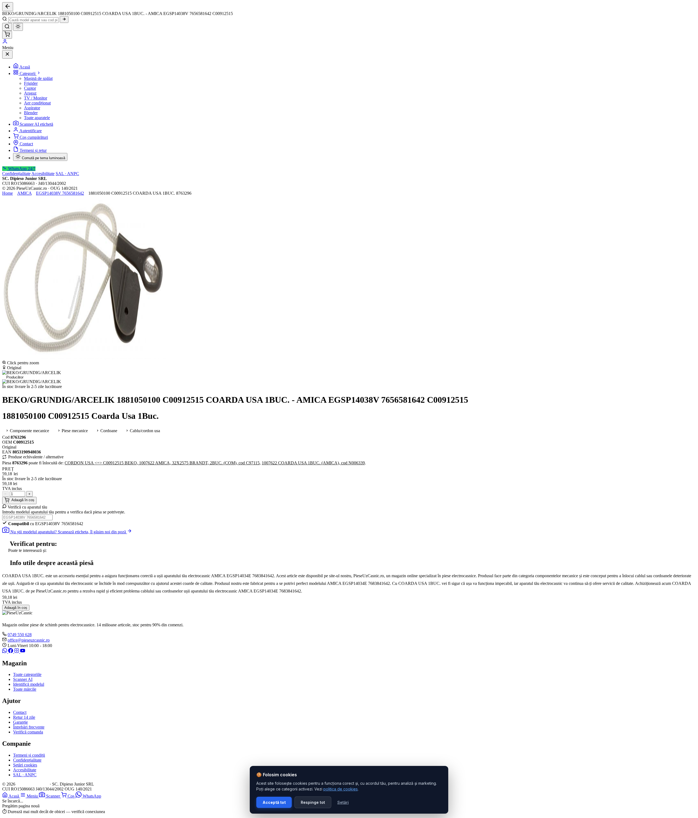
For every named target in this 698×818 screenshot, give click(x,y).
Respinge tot (313, 802)
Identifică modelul (28, 684)
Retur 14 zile (24, 717)
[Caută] (64, 19)
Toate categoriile (27, 674)
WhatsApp (92, 796)
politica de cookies (340, 789)
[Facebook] (11, 651)
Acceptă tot (274, 802)
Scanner (53, 796)
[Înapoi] (7, 6)
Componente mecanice (29, 430)
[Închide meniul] (7, 54)
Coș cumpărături (34, 137)
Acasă (24, 67)
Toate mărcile (24, 689)
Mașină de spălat (38, 78)
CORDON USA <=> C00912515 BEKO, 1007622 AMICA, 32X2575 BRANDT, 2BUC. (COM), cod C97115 (162, 463)
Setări (343, 802)
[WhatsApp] (5, 651)
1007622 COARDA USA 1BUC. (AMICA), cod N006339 (313, 463)
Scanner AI (22, 679)
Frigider (31, 83)
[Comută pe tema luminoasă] (18, 27)
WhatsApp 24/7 (21, 168)
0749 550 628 (20, 634)
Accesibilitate (43, 173)
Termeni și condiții (29, 755)
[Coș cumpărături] (7, 35)
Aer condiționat (37, 103)
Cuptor (30, 88)
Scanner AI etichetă (36, 124)
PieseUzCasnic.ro (32, 784)
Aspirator (32, 108)
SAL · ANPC (67, 173)
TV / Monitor (35, 98)
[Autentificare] (5, 42)
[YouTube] (22, 651)
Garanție (20, 722)
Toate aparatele (37, 117)
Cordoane (108, 430)
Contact (26, 144)
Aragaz (30, 93)
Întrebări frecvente (28, 727)
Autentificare (30, 130)
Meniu (33, 796)
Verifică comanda (28, 732)
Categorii (28, 73)
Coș (72, 796)
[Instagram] (17, 651)
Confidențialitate (16, 173)
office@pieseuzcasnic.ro (29, 640)
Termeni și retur (33, 150)
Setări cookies (25, 765)
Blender (31, 112)
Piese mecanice (74, 430)
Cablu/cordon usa (144, 430)
